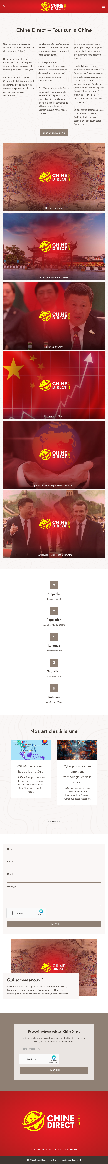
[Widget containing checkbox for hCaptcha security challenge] (26, 913)
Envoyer (54, 924)
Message (12, 886)
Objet (10, 874)
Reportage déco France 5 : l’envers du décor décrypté (77, 771)
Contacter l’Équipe (66, 1149)
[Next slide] (95, 967)
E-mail (11, 861)
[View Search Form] (4, 6)
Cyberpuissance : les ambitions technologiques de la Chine (31, 774)
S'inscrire (54, 1070)
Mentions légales (41, 1149)
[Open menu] (103, 6)
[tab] (48, 821)
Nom (10, 849)
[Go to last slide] (13, 967)
